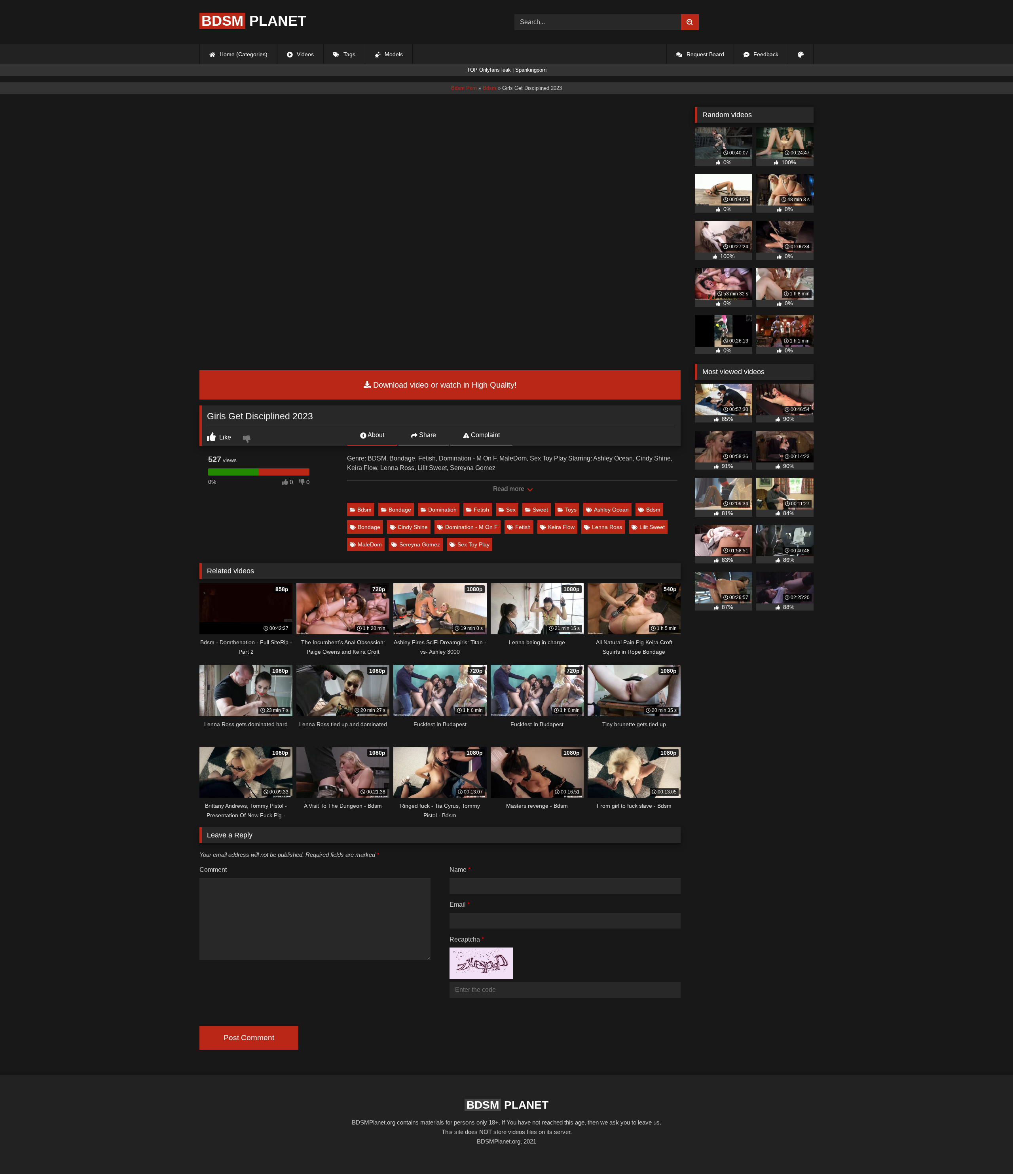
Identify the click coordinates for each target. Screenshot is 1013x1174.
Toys (571, 509)
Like (224, 437)
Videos (304, 54)
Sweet (540, 509)
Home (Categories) (242, 54)
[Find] (690, 22)
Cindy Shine (413, 527)
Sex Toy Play (473, 544)
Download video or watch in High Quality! (444, 385)
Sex (511, 509)
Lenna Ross (607, 527)
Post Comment (249, 1037)
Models (393, 54)
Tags (348, 54)
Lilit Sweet (652, 527)
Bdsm (364, 509)
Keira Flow (561, 527)
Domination (442, 509)
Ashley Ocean (611, 509)
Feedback (765, 54)
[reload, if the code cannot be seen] (481, 977)
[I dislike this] (247, 440)
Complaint (484, 435)
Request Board (704, 54)
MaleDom (370, 544)
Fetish (481, 509)
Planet (253, 21)
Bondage (400, 509)
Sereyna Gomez (419, 544)
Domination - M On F (471, 527)
